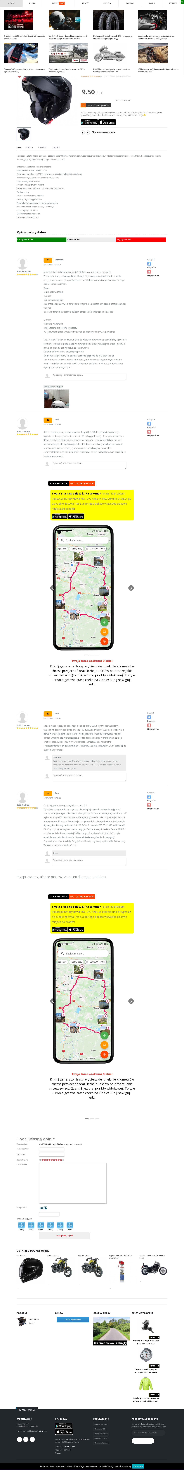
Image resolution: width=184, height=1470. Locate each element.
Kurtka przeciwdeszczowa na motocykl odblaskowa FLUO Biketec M (146, 1401)
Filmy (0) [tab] (29, 147)
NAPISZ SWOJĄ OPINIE (98, 105)
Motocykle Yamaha (101, 1434)
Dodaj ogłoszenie (73, 1319)
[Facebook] (83, 132)
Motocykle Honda (100, 1424)
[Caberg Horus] (56, 406)
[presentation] (20, 97)
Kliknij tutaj (43, 1431)
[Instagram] (32, 1439)
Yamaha (52, 67)
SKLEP (151, 3)
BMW (95, 67)
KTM (140, 67)
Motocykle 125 (99, 1429)
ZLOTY (58, 3)
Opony (95, 34)
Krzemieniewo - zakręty (110, 1343)
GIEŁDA (107, 3)
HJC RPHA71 (22, 1255)
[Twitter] (88, 132)
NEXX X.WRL (34, 1320)
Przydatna (151, 267)
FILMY (32, 3)
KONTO (173, 3)
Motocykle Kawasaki (101, 1443)
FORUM (130, 3)
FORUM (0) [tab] (42, 147)
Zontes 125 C (53, 1255)
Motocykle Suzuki (100, 1438)
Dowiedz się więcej (122, 1466)
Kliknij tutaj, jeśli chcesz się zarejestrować (63, 1144)
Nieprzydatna (153, 275)
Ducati (6, 34)
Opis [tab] (19, 147)
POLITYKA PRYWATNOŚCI (65, 1446)
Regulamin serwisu (62, 1450)
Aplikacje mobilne (11, 67)
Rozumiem (138, 1466)
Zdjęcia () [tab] (56, 147)
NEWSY (11, 3)
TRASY (85, 3)
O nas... (58, 1453)
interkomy (53, 34)
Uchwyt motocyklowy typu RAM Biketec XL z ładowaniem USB (146, 1343)
